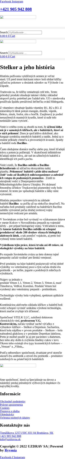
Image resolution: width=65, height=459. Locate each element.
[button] (32, 28)
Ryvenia (11, 450)
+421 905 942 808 (16, 9)
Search (4, 32)
